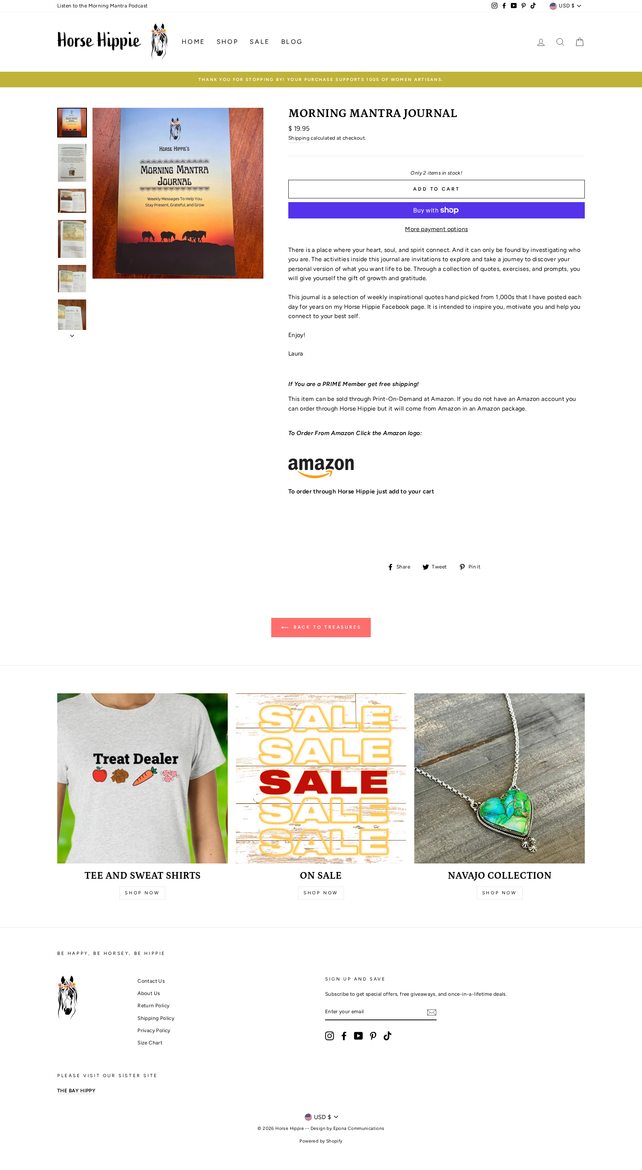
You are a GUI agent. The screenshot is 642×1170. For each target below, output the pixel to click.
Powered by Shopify (320, 1141)
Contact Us (151, 981)
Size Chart (149, 1043)
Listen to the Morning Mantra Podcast (102, 6)
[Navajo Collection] (499, 778)
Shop (228, 41)
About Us (148, 993)
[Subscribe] (432, 1012)
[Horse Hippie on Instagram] (329, 1035)
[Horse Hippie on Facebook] (344, 1035)
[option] (321, 79)
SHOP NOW (499, 892)
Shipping (298, 138)
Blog (292, 41)
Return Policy (153, 1005)
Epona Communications (359, 1128)
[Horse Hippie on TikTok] (387, 1035)
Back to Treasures (326, 627)
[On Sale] (321, 778)
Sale (260, 41)
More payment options (436, 229)
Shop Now (142, 892)
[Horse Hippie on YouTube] (358, 1035)
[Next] (72, 333)
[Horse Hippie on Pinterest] (373, 1035)
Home (193, 41)
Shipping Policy (155, 1018)
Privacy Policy (154, 1030)
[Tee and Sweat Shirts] (142, 778)
